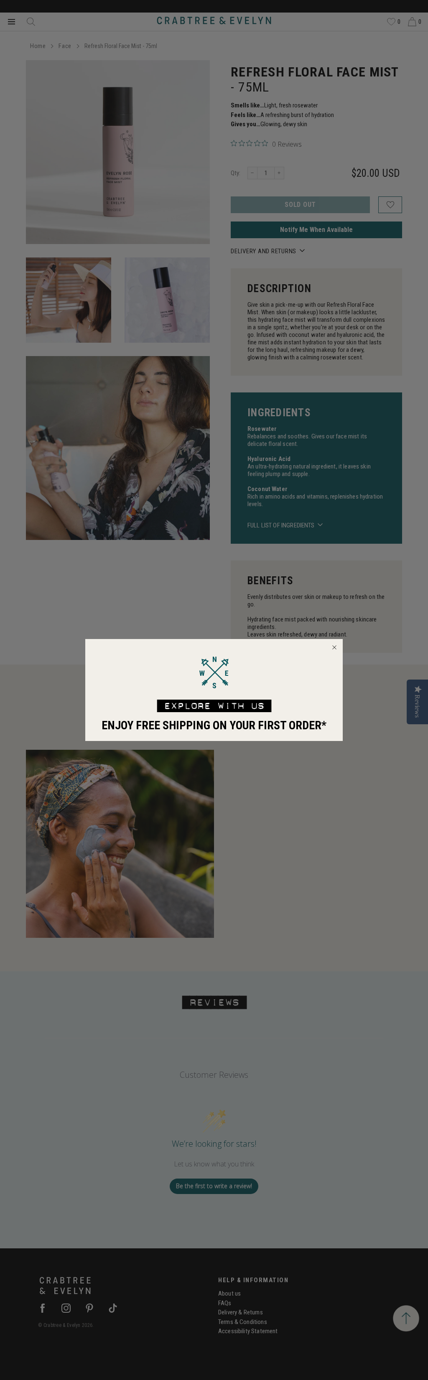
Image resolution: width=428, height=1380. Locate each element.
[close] (334, 647)
